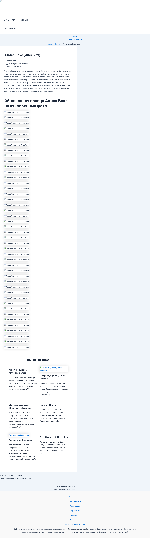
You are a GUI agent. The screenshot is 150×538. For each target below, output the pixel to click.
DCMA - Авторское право (75, 524)
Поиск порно (75, 515)
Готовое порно (75, 497)
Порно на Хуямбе (75, 39)
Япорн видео (75, 506)
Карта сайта (9, 28)
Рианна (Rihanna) (48, 405)
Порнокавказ (75, 511)
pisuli (75, 36)
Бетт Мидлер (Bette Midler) (54, 437)
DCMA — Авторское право (16, 20)
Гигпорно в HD (75, 501)
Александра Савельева (20, 440)
